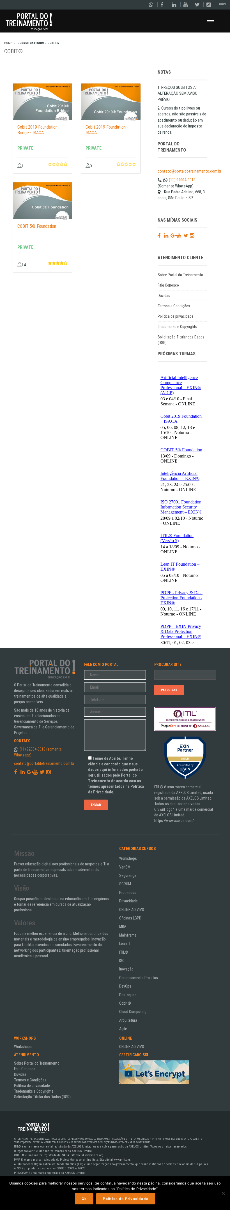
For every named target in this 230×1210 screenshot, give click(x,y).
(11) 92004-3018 (182, 179)
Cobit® (125, 1003)
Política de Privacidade (74, 1142)
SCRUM (125, 884)
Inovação (126, 969)
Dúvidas (164, 295)
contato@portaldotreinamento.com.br (189, 171)
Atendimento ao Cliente (187, 1138)
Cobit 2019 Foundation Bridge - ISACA (37, 129)
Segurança (127, 875)
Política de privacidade (176, 316)
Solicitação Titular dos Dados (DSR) (181, 340)
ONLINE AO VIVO (131, 909)
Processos (127, 892)
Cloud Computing (132, 1011)
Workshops (128, 858)
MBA (122, 926)
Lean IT (125, 943)
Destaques (128, 995)
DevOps (125, 986)
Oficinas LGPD (130, 918)
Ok (84, 1199)
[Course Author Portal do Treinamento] (64, 118)
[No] (223, 1193)
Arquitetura (128, 1020)
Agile (123, 1028)
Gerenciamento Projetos (138, 978)
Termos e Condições (174, 306)
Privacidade (128, 901)
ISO (122, 960)
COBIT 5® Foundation (36, 226)
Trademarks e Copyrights (177, 326)
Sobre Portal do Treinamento (180, 275)
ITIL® (123, 952)
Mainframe (128, 935)
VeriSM (124, 867)
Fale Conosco (168, 285)
